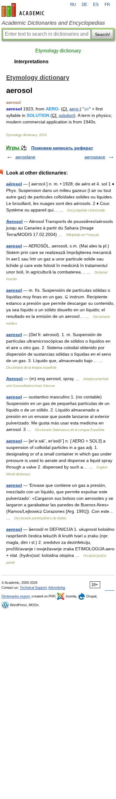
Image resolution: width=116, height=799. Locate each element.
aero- (74, 108)
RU (73, 4)
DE (84, 4)
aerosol (14, 245)
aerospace (94, 156)
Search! (102, 34)
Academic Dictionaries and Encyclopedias (53, 23)
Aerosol (14, 221)
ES (96, 4)
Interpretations (31, 61)
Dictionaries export (16, 596)
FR (107, 4)
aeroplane (25, 156)
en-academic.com (24, 10)
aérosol (14, 183)
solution (66, 115)
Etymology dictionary (58, 50)
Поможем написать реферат (62, 147)
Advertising (56, 587)
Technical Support (33, 587)
